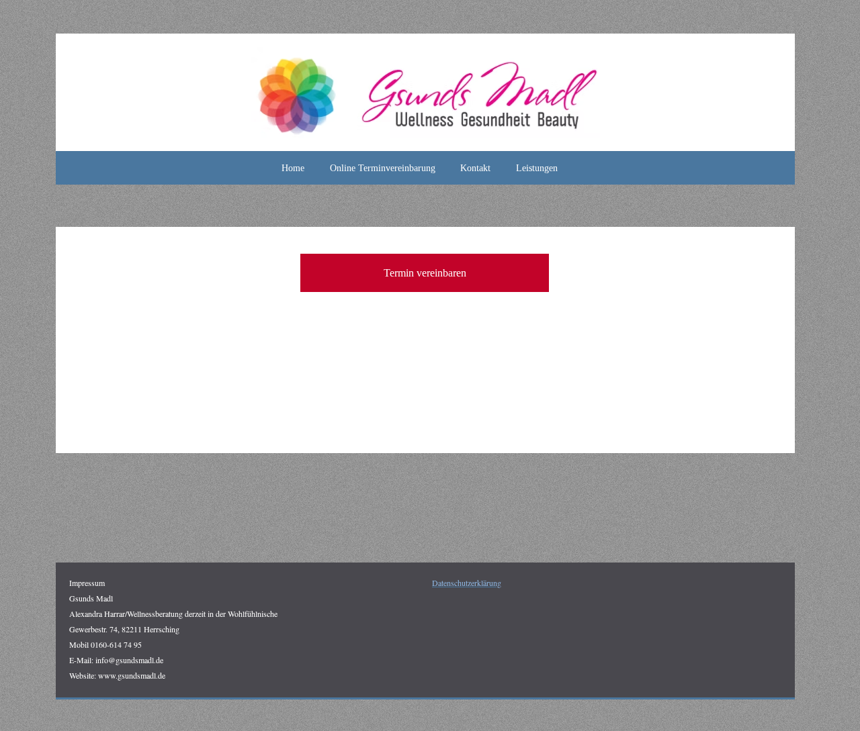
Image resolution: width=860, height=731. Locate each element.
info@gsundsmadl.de (129, 659)
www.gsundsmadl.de (131, 675)
